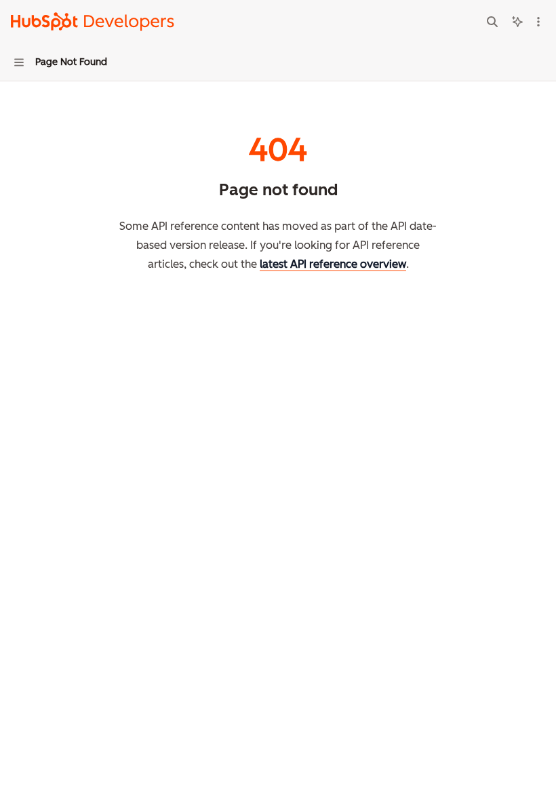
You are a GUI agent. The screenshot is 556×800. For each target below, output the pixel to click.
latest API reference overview (333, 264)
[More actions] (538, 21)
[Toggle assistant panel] (517, 22)
